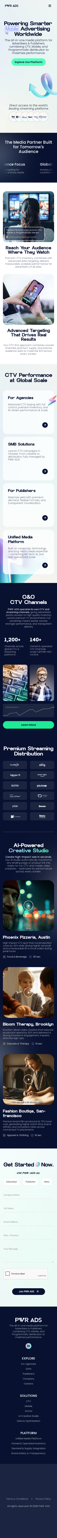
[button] (28, 905)
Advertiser (11, 1181)
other (47, 1181)
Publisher (31, 1181)
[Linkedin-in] (28, 1346)
